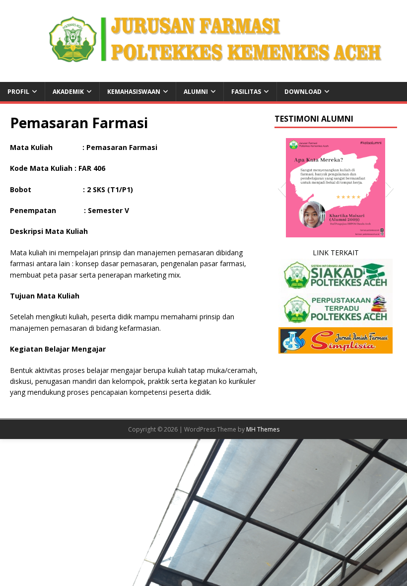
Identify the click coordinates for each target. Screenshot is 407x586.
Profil (18, 91)
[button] (281, 188)
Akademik (68, 91)
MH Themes (262, 429)
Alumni (196, 91)
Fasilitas (246, 91)
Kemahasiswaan (133, 91)
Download (303, 91)
